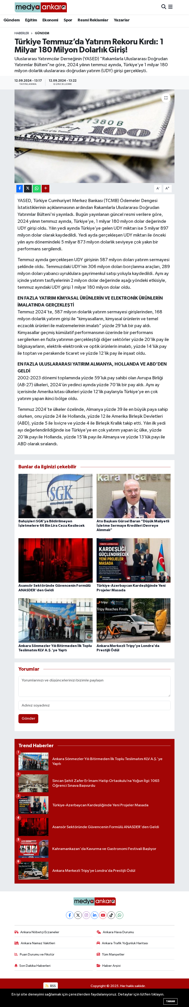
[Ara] (163, 7)
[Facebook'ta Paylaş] (19, 188)
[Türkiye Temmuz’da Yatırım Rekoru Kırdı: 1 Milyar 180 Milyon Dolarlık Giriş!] (95, 136)
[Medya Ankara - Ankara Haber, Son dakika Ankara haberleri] (41, 7)
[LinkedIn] (94, 915)
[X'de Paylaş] (28, 188)
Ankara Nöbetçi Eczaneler (39, 932)
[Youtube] (103, 915)
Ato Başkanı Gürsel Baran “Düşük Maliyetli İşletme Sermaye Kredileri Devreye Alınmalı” (133, 525)
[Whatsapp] (119, 915)
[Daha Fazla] (45, 188)
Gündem (11, 20)
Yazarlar (122, 20)
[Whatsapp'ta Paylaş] (37, 188)
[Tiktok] (111, 915)
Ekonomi (50, 20)
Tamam (170, 1001)
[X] (78, 915)
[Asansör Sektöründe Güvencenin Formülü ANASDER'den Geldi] (55, 560)
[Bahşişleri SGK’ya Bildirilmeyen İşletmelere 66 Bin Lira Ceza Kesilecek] (55, 496)
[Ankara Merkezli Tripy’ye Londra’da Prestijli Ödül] (134, 620)
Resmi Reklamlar (93, 20)
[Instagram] (86, 915)
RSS (53, 986)
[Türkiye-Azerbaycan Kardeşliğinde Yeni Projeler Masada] (134, 560)
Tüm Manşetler (113, 954)
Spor (68, 20)
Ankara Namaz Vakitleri (38, 943)
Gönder (28, 719)
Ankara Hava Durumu (118, 932)
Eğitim (31, 20)
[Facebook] (70, 915)
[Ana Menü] (170, 7)
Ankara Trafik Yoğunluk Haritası (125, 943)
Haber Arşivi (111, 965)
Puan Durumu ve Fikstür (37, 954)
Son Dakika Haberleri (34, 965)
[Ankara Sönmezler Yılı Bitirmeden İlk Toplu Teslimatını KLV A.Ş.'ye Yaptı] (55, 620)
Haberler (22, 33)
